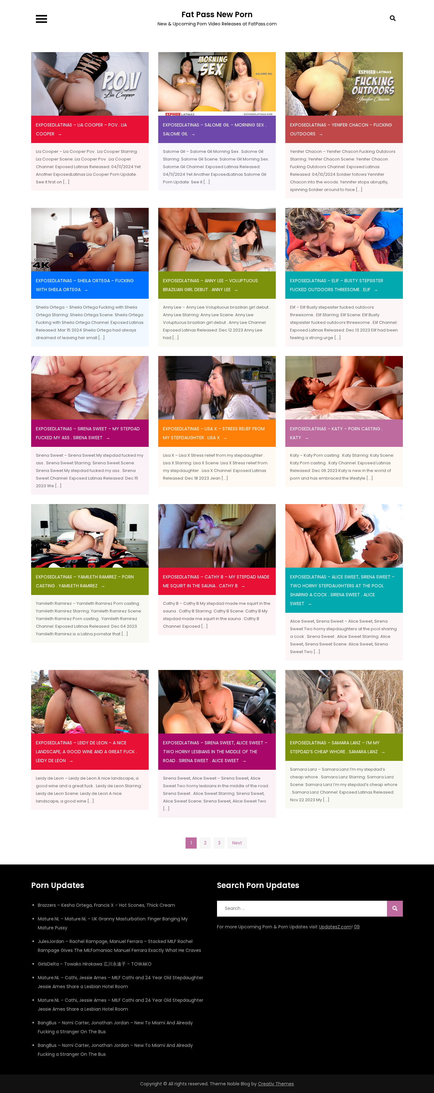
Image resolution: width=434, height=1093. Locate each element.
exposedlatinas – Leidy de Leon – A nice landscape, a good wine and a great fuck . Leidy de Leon (86, 752)
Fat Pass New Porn (217, 14)
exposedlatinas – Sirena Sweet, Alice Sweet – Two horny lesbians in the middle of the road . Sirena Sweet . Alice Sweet (215, 752)
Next (237, 843)
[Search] (395, 909)
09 (357, 927)
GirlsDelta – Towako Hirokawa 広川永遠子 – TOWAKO (95, 964)
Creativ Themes (276, 1084)
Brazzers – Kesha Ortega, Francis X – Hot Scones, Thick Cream (106, 905)
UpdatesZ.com (335, 927)
